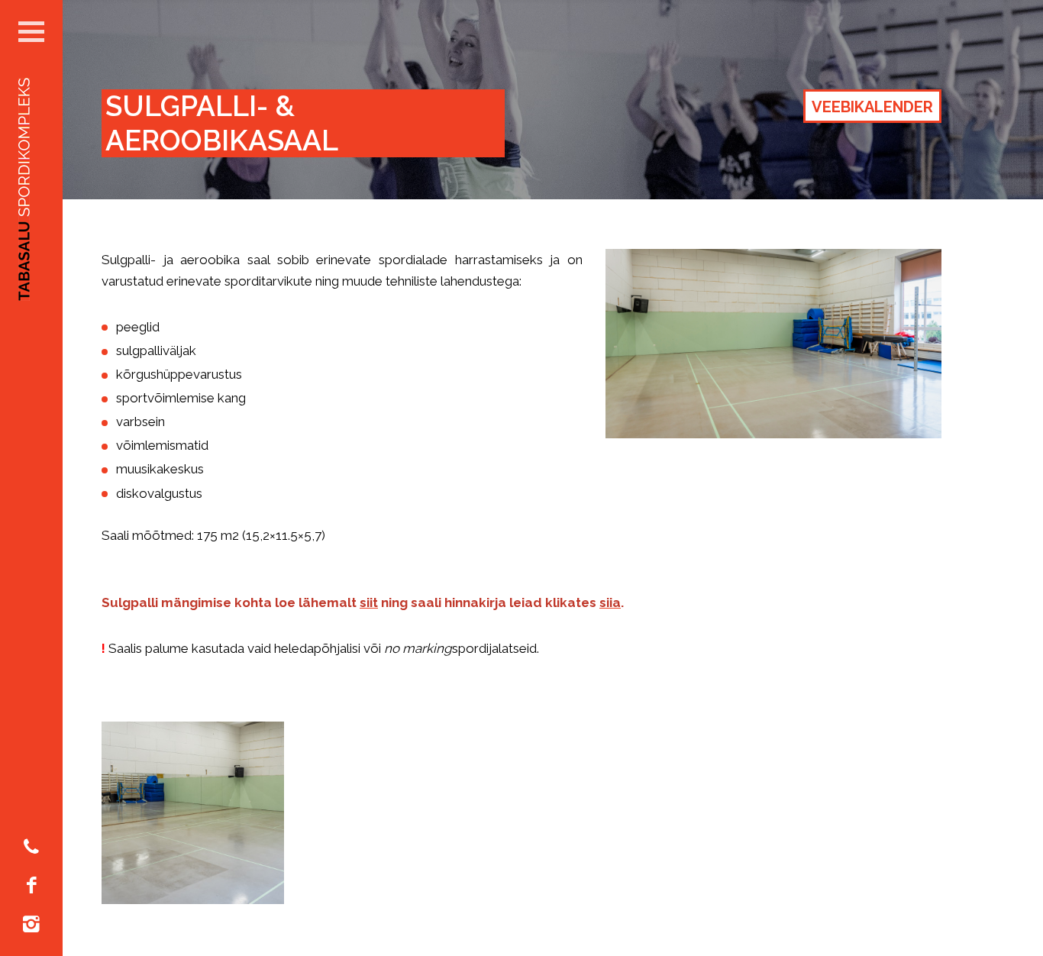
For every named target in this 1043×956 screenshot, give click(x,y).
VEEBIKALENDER (872, 107)
